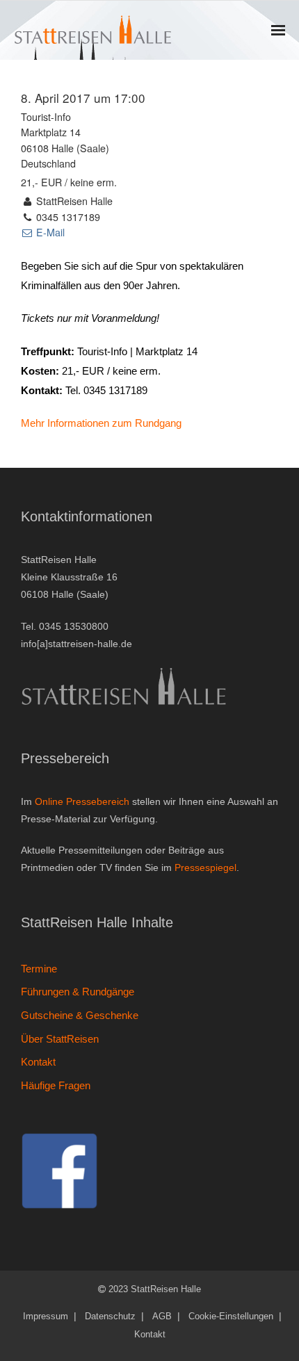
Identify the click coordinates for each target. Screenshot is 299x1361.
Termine (39, 969)
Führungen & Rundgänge (77, 991)
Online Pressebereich (82, 801)
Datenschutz (110, 1316)
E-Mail (49, 232)
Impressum (45, 1316)
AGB (162, 1316)
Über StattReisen (60, 1039)
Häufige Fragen (55, 1085)
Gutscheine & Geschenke (79, 1015)
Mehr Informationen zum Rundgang (101, 423)
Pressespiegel (205, 867)
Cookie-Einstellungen (230, 1316)
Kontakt (38, 1062)
